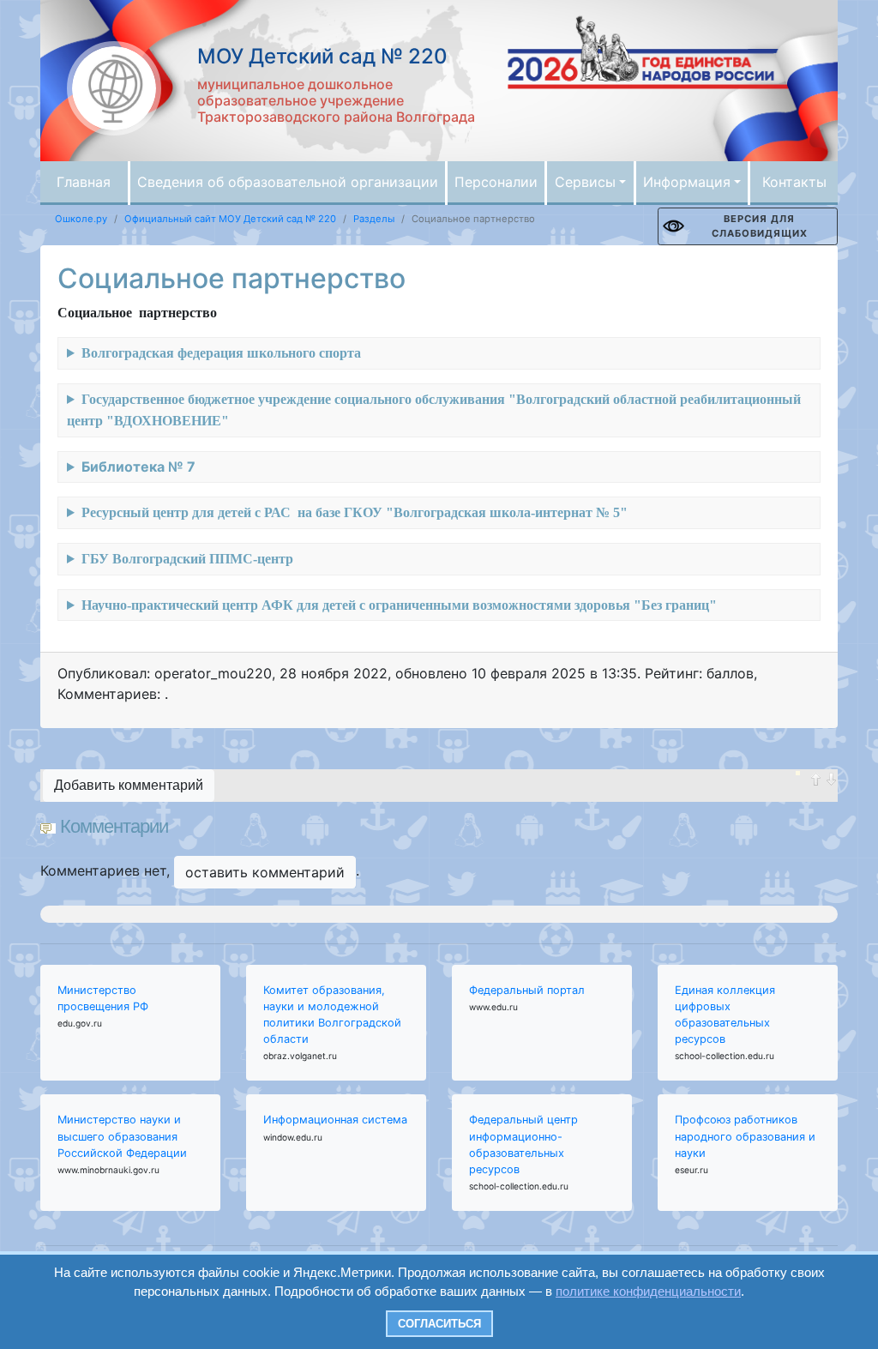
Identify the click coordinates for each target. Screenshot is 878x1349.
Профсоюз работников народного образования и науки (745, 1136)
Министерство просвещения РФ (102, 998)
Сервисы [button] (585, 181)
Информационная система (335, 1119)
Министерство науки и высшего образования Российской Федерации (122, 1136)
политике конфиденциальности (648, 1291)
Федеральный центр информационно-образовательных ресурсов (523, 1144)
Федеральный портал (527, 990)
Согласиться (439, 1323)
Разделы (373, 219)
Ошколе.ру (81, 219)
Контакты (794, 181)
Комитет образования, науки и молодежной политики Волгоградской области (332, 1015)
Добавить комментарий (128, 785)
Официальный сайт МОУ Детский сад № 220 (230, 219)
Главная (84, 181)
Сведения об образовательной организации (287, 181)
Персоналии (496, 181)
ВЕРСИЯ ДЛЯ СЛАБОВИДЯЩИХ (760, 226)
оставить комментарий (265, 872)
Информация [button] (687, 181)
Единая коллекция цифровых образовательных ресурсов (725, 1015)
